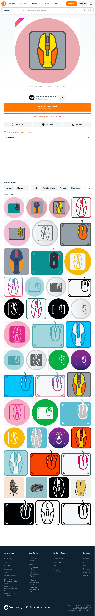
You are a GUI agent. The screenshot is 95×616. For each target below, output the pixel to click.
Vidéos (34, 4)
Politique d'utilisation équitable (77, 610)
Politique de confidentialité (80, 608)
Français (85, 572)
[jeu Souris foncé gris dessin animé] (36, 487)
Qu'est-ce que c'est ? (27, 132)
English (84, 559)
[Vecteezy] (3, 3)
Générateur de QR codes (9, 594)
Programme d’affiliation (32, 568)
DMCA (30, 564)
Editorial (46, 4)
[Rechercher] (83, 10)
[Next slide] (86, 188)
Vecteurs (11, 4)
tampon (63, 188)
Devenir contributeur (57, 570)
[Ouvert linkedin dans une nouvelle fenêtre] (34, 607)
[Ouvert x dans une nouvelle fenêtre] (46, 607)
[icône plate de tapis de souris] (16, 261)
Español (85, 562)
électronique (22, 188)
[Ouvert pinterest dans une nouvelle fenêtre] (38, 607)
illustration (75, 188)
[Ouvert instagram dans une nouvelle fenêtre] (31, 607)
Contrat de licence (32, 560)
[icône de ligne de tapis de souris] (47, 512)
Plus (56, 4)
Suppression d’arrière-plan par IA (9, 588)
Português (86, 565)
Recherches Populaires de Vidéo (33, 589)
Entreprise (8, 569)
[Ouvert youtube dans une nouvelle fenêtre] (49, 607)
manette (9, 188)
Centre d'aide (57, 559)
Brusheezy (8, 559)
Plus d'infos (10, 138)
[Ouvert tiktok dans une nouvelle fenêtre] (42, 607)
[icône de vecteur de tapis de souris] (14, 207)
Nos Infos (56, 565)
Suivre (62, 99)
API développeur (10, 575)
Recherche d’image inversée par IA (10, 581)
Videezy (7, 565)
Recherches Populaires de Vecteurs (33, 575)
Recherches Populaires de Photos (33, 582)
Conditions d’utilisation (82, 607)
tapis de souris (49, 188)
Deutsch (85, 569)
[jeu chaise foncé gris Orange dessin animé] (14, 487)
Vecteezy (7, 562)
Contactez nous (58, 562)
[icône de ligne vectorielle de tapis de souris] (76, 512)
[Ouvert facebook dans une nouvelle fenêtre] (27, 607)
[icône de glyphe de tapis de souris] (59, 487)
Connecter (82, 4)
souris (35, 188)
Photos (23, 4)
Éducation (7, 572)
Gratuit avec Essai (47, 107)
